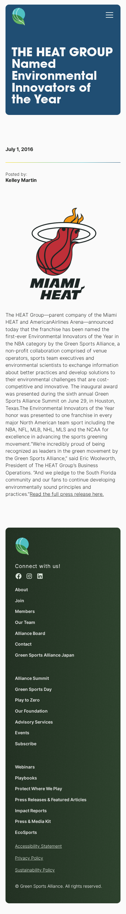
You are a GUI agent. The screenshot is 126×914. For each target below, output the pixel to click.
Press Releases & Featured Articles (51, 799)
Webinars (25, 767)
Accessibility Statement (38, 846)
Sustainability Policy (35, 870)
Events (22, 732)
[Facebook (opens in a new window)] (18, 576)
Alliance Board (30, 633)
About (21, 589)
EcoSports (26, 832)
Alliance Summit (32, 678)
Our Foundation (31, 711)
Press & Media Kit (33, 821)
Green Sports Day (33, 689)
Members (25, 611)
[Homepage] (19, 15)
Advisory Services (34, 722)
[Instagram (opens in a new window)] (29, 576)
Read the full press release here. (67, 494)
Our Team (25, 622)
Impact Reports (31, 810)
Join (19, 600)
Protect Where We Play (38, 788)
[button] (108, 12)
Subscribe (25, 743)
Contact (23, 644)
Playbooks (26, 778)
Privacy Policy (29, 858)
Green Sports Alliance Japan (44, 655)
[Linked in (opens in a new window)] (39, 576)
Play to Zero (27, 700)
